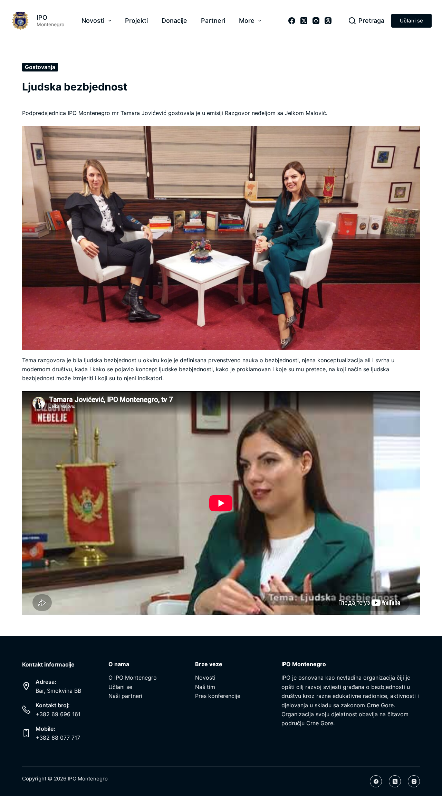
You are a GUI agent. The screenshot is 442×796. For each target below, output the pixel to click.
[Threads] (328, 20)
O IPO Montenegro (132, 677)
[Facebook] (291, 20)
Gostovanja (40, 67)
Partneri (213, 20)
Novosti (92, 20)
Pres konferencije (217, 695)
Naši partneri (125, 695)
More (246, 20)
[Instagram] (316, 20)
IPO (42, 17)
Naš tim (205, 686)
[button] (221, 238)
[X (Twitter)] (303, 20)
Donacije (174, 20)
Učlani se (411, 20)
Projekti (136, 20)
